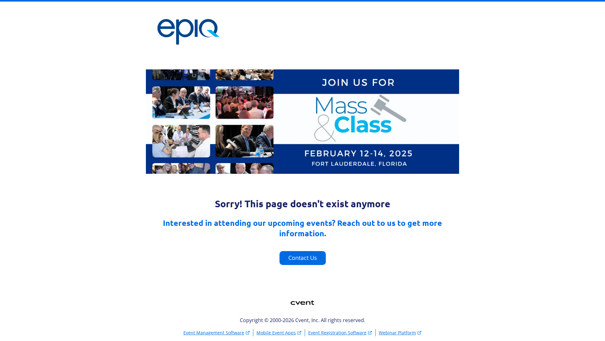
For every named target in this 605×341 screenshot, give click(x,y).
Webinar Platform (397, 333)
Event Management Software (213, 333)
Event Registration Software (337, 333)
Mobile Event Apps (276, 333)
